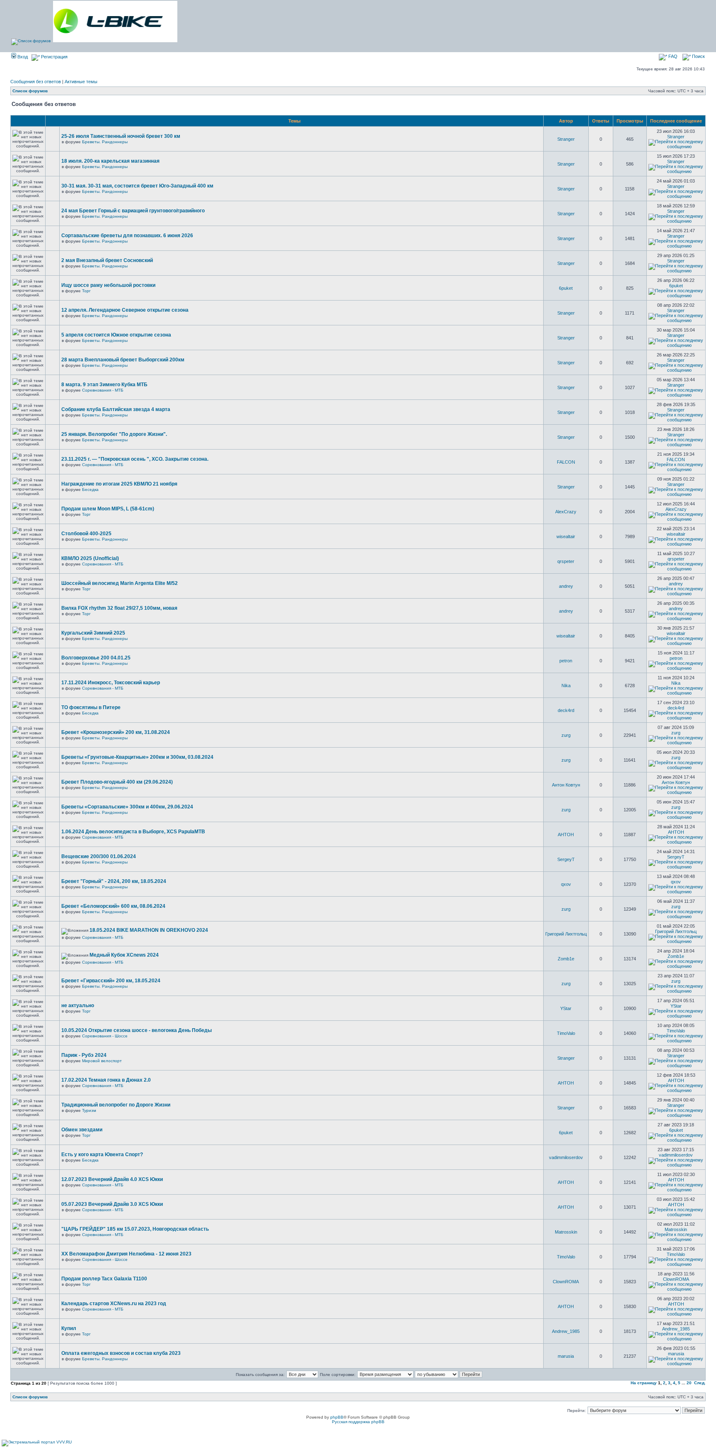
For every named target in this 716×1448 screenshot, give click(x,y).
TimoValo (566, 1033)
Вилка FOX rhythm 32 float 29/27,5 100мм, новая (119, 608)
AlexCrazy (565, 511)
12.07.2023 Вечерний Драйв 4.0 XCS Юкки (112, 1179)
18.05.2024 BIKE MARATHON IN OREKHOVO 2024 (149, 930)
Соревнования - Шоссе (105, 1036)
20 (689, 1383)
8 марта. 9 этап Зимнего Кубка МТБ (104, 384)
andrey (566, 586)
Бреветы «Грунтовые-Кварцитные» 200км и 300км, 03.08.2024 (137, 757)
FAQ (672, 56)
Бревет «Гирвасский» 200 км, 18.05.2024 (110, 981)
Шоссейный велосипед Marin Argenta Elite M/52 (119, 583)
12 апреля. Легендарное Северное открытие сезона (125, 310)
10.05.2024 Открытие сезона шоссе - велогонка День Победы (136, 1030)
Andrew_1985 (566, 1331)
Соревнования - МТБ (102, 390)
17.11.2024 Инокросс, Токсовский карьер (110, 683)
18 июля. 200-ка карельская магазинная (110, 161)
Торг (86, 291)
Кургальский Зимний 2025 (93, 633)
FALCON (566, 461)
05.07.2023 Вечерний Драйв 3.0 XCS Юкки (112, 1204)
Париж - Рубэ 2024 (83, 1055)
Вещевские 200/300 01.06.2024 (98, 856)
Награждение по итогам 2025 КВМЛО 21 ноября (119, 484)
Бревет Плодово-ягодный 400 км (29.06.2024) (117, 782)
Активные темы (81, 81)
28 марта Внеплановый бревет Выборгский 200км (122, 360)
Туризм (89, 1110)
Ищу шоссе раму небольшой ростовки (108, 285)
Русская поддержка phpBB (358, 1421)
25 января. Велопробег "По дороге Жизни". (114, 434)
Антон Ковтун (566, 784)
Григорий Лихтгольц (566, 933)
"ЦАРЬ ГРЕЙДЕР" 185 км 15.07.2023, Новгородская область (135, 1229)
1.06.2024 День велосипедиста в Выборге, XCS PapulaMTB (133, 832)
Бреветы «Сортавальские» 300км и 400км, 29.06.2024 (127, 807)
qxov (566, 884)
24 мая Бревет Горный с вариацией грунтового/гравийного (133, 211)
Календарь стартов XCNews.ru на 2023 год (113, 1303)
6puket (566, 288)
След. (700, 1383)
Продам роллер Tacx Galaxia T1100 (104, 1279)
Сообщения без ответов (35, 81)
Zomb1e (566, 958)
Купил (68, 1328)
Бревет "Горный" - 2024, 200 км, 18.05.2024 (113, 881)
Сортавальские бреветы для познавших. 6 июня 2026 (127, 235)
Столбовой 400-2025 (86, 533)
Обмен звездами (81, 1130)
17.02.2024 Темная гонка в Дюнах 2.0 (106, 1080)
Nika (566, 685)
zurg (566, 735)
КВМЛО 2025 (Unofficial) (90, 558)
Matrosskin (566, 1231)
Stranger (566, 139)
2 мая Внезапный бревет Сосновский (107, 260)
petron (565, 660)
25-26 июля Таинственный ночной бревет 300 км (120, 136)
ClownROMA (566, 1281)
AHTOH (566, 834)
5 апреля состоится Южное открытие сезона (116, 335)
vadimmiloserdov (566, 1157)
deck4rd (566, 710)
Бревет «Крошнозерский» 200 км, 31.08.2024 (115, 732)
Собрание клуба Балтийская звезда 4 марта (115, 409)
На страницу (644, 1383)
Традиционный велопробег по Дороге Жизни (115, 1105)
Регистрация (54, 56)
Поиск (698, 56)
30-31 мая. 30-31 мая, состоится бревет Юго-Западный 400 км (137, 186)
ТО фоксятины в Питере (91, 707)
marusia (566, 1356)
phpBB (336, 1417)
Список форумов (30, 91)
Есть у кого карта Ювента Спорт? (102, 1154)
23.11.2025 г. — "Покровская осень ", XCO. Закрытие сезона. (134, 459)
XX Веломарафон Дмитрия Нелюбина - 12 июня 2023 (126, 1254)
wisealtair (565, 536)
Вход (22, 56)
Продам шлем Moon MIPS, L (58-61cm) (107, 509)
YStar (565, 1008)
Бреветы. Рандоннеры (105, 142)
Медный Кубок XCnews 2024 (124, 955)
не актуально (77, 1005)
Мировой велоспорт (102, 1060)
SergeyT (566, 859)
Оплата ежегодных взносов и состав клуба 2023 (121, 1353)
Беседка (90, 489)
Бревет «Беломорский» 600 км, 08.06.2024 (113, 906)
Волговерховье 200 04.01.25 (96, 658)
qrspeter (565, 561)
